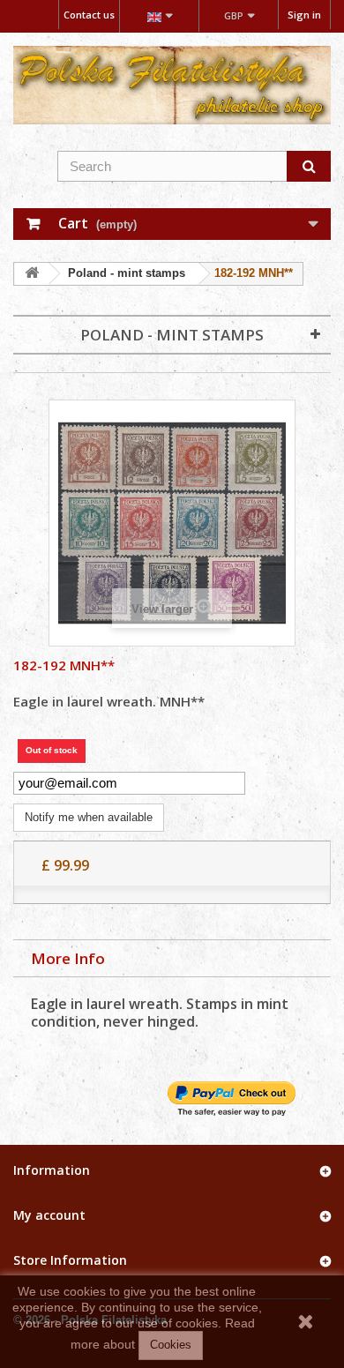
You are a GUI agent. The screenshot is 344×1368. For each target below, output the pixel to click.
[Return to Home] (32, 274)
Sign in (304, 14)
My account (49, 1215)
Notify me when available (89, 817)
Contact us (89, 14)
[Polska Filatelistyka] (172, 85)
